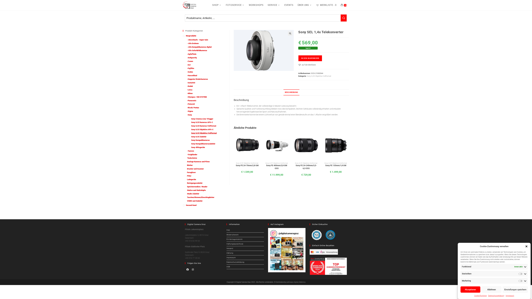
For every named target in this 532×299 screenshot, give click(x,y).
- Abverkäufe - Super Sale (197, 40)
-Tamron (190, 151)
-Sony (189, 115)
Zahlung (230, 253)
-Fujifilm (190, 68)
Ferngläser (191, 172)
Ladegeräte (191, 179)
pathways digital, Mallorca (295, 282)
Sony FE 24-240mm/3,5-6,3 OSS (306, 166)
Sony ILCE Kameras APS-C (202, 122)
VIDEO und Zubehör (195, 201)
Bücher (190, 165)
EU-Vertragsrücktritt (235, 239)
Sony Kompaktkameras (200, 140)
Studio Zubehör (193, 194)
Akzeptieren (470, 289)
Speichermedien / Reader (197, 187)
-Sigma (190, 111)
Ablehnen (491, 289)
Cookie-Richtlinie (480, 296)
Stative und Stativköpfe (196, 190)
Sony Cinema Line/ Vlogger (202, 119)
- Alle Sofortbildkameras (197, 50)
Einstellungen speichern (515, 289)
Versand (230, 248)
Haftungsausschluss (235, 244)
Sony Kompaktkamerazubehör (203, 144)
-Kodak (190, 86)
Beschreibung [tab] (291, 92)
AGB (228, 267)
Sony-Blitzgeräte (198, 147)
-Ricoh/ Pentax (193, 108)
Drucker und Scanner (195, 169)
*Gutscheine (192, 158)
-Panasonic (191, 101)
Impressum (510, 296)
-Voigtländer (192, 155)
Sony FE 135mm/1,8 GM (335, 165)
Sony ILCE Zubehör (198, 137)
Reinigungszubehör (195, 183)
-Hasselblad (192, 75)
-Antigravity (192, 58)
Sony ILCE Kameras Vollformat (203, 126)
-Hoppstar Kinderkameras (197, 79)
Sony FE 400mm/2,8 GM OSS (276, 166)
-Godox (190, 72)
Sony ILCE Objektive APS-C (202, 129)
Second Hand (191, 205)
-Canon (190, 61)
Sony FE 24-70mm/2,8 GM (247, 165)
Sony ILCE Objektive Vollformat (319, 76)
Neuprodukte (191, 36)
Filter (189, 176)
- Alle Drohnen (193, 43)
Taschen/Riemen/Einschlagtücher (200, 197)
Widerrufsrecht (233, 235)
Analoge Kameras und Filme (198, 162)
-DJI (188, 65)
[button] (526, 246)
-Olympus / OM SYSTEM (197, 97)
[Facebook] (187, 269)
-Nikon (190, 93)
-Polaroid (191, 104)
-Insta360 (191, 83)
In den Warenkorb (310, 58)
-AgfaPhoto (191, 54)
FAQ (228, 230)
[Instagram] (193, 269)
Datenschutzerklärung (496, 296)
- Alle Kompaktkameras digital (199, 47)
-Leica (189, 90)
